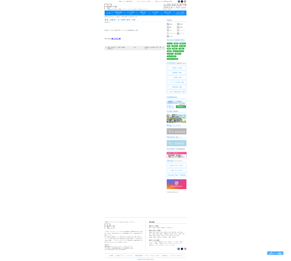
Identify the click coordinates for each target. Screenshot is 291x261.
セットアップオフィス (178, 51)
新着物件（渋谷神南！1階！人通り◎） (153, 48)
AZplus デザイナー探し (176, 170)
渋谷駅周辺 (166, 233)
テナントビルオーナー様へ (144, 1)
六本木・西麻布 (163, 232)
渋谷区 (153, 227)
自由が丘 (159, 237)
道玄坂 (150, 235)
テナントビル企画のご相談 (177, 82)
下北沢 (169, 237)
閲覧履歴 (279, 253)
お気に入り (271, 253)
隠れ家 (176, 43)
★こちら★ (116, 38)
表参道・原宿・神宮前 (157, 233)
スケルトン (170, 53)
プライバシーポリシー (176, 255)
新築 (169, 48)
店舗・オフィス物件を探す (125, 1)
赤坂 (150, 233)
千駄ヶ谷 (163, 235)
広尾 (170, 232)
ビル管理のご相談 (177, 77)
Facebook (179, 1)
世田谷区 (163, 227)
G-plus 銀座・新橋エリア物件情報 (176, 175)
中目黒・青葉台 (152, 237)
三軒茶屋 (165, 237)
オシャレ (170, 43)
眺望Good (183, 43)
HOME (108, 13)
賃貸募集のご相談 (177, 72)
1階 (168, 46)
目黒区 (158, 227)
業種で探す (143, 13)
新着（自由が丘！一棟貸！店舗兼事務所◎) (116, 48)
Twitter (182, 1)
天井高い (174, 48)
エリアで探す (130, 13)
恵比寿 (171, 233)
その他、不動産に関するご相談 (177, 91)
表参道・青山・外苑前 (154, 232)
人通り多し (174, 46)
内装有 (169, 51)
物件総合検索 (118, 13)
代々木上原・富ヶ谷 (170, 235)
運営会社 (165, 255)
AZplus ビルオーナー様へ (176, 165)
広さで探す (155, 13)
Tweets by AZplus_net (172, 192)
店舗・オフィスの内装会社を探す (163, 1)
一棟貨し (181, 48)
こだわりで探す (180, 13)
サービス (130, 255)
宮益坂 (158, 235)
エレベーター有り (171, 56)
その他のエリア (169, 227)
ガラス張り (182, 46)
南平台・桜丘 (181, 233)
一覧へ (135, 47)
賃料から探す (167, 13)
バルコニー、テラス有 (172, 58)
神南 (154, 235)
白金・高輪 (179, 232)
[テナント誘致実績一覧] (176, 122)
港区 (150, 227)
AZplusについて (120, 255)
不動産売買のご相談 (177, 87)
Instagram (185, 1)
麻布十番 (174, 232)
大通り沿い (178, 53)
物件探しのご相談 (177, 68)
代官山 (175, 233)
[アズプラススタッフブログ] (176, 134)
